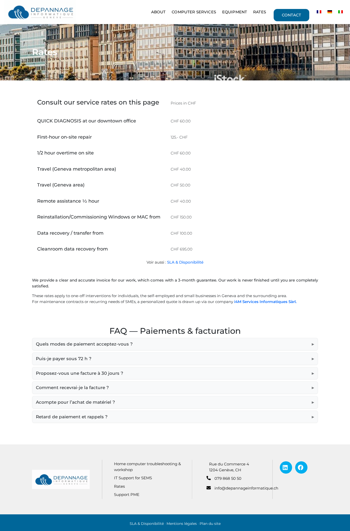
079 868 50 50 (227, 478)
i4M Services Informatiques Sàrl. (265, 301)
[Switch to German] (329, 12)
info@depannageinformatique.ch (246, 488)
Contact (291, 15)
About (158, 11)
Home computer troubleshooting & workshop (147, 466)
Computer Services (194, 11)
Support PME (126, 494)
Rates (259, 11)
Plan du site (210, 523)
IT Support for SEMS (133, 477)
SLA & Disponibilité (185, 262)
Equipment (234, 11)
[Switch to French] (319, 12)
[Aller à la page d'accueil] (61, 479)
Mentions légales (182, 523)
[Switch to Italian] (340, 12)
